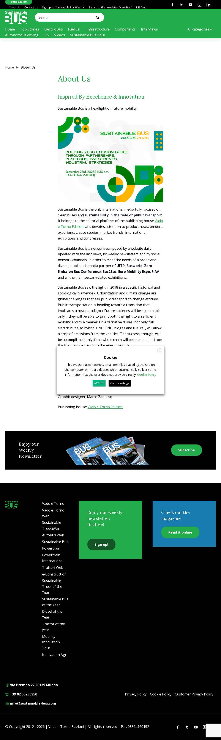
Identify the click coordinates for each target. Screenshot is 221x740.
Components (125, 29)
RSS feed (141, 7)
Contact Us (31, 7)
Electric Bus (53, 29)
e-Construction (54, 574)
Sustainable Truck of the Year (52, 586)
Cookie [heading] (110, 357)
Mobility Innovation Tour (51, 642)
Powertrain (51, 548)
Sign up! (101, 544)
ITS (46, 35)
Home (10, 29)
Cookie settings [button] (119, 383)
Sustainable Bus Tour (87, 35)
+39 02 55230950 (23, 694)
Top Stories (29, 29)
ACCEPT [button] (99, 383)
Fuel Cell (74, 29)
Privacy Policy (136, 694)
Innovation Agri (54, 654)
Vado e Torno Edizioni (105, 406)
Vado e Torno (53, 503)
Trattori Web (52, 567)
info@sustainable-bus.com (32, 703)
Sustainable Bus (55, 541)
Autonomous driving (21, 35)
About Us (14, 7)
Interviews (149, 29)
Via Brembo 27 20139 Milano (33, 684)
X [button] (160, 350)
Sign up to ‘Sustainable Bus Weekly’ (63, 7)
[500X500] (110, 169)
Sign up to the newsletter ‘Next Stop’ (110, 7)
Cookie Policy (160, 694)
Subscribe (186, 450)
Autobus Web (53, 535)
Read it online (180, 532)
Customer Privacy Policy (194, 694)
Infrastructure (98, 29)
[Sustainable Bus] (16, 17)
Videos (59, 35)
